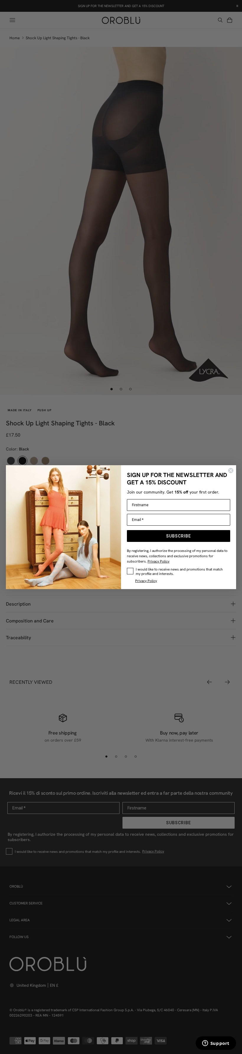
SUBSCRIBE (178, 536)
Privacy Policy (158, 561)
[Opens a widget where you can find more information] (215, 1043)
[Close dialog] (231, 470)
